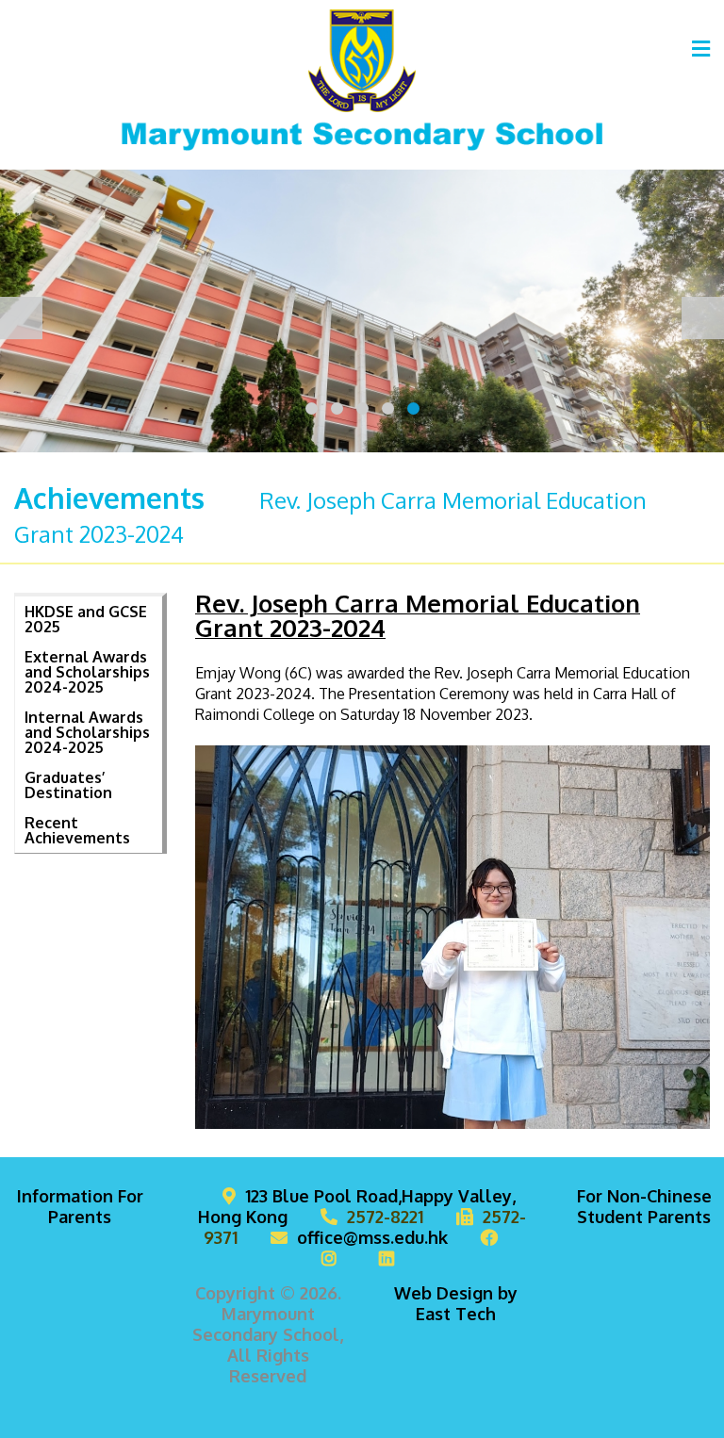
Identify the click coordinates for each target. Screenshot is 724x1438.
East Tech (456, 1313)
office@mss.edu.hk (372, 1237)
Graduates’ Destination (68, 785)
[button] (311, 408)
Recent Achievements (77, 830)
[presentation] (21, 318)
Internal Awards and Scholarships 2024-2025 (87, 732)
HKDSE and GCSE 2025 (86, 619)
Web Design (443, 1293)
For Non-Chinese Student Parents (644, 1206)
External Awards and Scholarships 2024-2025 (87, 671)
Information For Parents (80, 1206)
